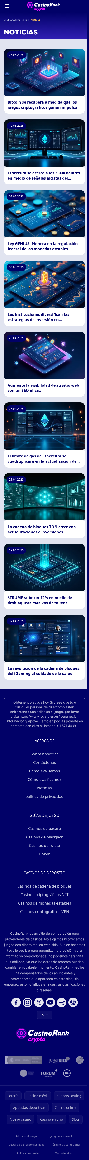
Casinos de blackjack (44, 837)
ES (42, 1015)
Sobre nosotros (45, 754)
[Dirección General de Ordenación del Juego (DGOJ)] (23, 1060)
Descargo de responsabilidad (27, 1144)
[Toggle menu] (6, 6)
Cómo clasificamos (44, 779)
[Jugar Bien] (59, 1060)
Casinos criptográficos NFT (44, 894)
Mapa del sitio (63, 1153)
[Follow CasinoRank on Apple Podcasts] (73, 1002)
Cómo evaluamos (44, 771)
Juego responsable (61, 1136)
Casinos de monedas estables (44, 903)
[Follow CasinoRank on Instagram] (27, 1002)
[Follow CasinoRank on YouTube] (50, 1002)
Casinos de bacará (44, 828)
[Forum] (49, 1073)
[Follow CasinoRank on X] (39, 1002)
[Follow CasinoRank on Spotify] (61, 1002)
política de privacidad (44, 796)
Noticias (44, 788)
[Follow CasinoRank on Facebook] (16, 1002)
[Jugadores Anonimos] (80, 1060)
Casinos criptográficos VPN (44, 911)
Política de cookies (28, 1153)
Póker (44, 854)
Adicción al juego (26, 1136)
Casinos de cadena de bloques (44, 886)
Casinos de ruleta (44, 845)
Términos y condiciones (66, 1144)
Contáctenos (44, 762)
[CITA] (27, 1073)
